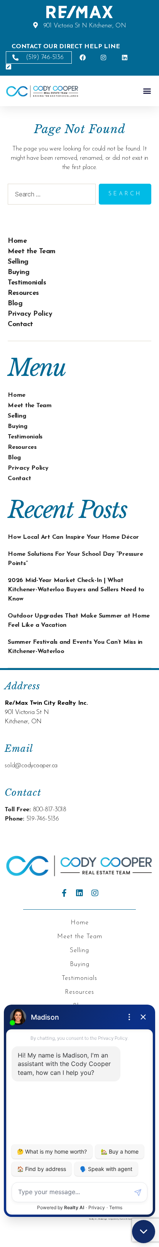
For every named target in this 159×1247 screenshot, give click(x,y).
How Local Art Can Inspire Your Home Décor (73, 537)
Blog (15, 303)
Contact (20, 324)
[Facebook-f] (64, 893)
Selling (18, 262)
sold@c (14, 766)
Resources (23, 293)
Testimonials (27, 282)
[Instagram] (95, 893)
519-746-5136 (42, 819)
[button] (146, 91)
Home (17, 241)
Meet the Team (32, 251)
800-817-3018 (49, 810)
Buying (18, 272)
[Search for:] (50, 196)
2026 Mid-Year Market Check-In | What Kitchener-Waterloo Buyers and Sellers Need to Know (76, 589)
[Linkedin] (79, 893)
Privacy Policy (30, 314)
